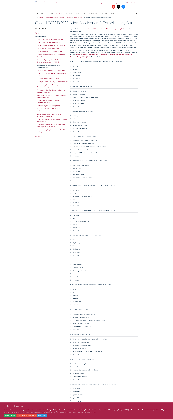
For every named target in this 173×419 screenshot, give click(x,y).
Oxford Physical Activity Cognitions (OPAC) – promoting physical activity (49, 115)
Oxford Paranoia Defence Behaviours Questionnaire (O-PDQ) (52, 110)
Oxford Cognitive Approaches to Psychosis (55, 17)
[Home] (36, 17)
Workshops (38, 136)
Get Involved (103, 13)
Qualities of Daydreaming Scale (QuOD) (48, 106)
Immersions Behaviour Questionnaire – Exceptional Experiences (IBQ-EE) (51, 96)
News (77, 13)
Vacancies (113, 13)
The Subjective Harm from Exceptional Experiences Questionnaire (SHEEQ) (51, 91)
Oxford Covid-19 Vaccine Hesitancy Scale (49, 42)
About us (44, 13)
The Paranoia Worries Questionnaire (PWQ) (49, 51)
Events (84, 13)
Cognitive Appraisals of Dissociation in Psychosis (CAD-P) (51, 56)
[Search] (137, 14)
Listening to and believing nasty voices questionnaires (52, 82)
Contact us (111, 3)
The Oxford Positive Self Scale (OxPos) (48, 78)
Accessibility (99, 3)
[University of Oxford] (130, 3)
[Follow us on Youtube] (114, 7)
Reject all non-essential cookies (27, 415)
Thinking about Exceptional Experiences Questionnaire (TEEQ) (48, 102)
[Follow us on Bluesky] (123, 7)
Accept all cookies (10, 415)
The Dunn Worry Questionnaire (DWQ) (48, 48)
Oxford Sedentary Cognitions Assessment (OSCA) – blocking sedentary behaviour (52, 131)
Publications (93, 13)
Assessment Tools (78, 17)
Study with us (68, 13)
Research (59, 13)
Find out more (42, 415)
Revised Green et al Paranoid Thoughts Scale (50, 39)
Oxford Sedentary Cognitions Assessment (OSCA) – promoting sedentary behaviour (52, 126)
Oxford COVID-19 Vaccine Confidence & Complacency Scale (106, 29)
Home (37, 13)
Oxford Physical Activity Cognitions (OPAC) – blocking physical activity (52, 120)
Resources (69, 17)
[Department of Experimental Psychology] (46, 1)
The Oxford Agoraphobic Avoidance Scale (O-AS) (51, 70)
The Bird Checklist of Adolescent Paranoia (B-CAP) (51, 45)
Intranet (121, 3)
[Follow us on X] (119, 7)
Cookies (105, 3)
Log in (116, 3)
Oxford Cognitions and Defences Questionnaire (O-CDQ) (51, 74)
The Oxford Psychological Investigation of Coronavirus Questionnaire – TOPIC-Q (49, 61)
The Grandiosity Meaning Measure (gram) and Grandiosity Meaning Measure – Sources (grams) (51, 86)
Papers (37, 33)
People (52, 13)
